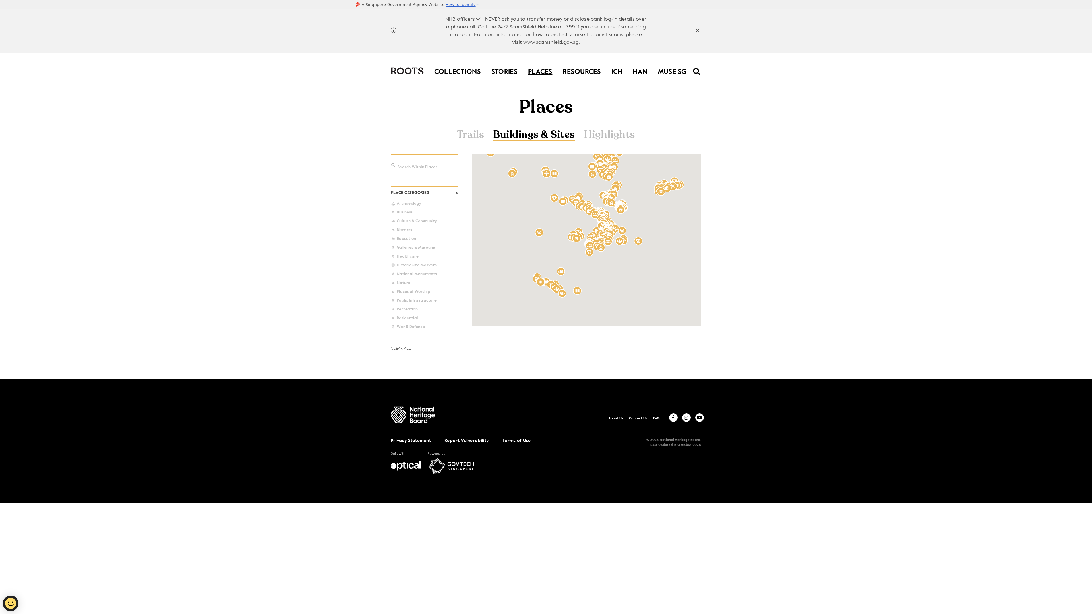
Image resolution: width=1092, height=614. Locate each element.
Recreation (407, 309)
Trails (470, 135)
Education (406, 239)
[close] (697, 31)
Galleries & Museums (416, 248)
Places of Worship (413, 292)
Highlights (609, 135)
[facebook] (673, 417)
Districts (404, 230)
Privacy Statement (411, 441)
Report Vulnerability (466, 441)
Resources (582, 71)
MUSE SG (672, 71)
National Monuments (417, 274)
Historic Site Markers (417, 265)
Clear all (401, 348)
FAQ (656, 418)
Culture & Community (417, 221)
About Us (615, 418)
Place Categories (410, 193)
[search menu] (697, 68)
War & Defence (411, 327)
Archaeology (409, 204)
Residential (407, 318)
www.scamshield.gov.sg (551, 42)
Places (540, 71)
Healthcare (408, 256)
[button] (393, 165)
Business (405, 212)
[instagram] (686, 417)
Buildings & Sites (534, 135)
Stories (504, 71)
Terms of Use (516, 441)
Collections (457, 71)
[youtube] (699, 417)
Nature (404, 283)
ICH (616, 71)
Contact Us (638, 418)
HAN (640, 71)
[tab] (470, 135)
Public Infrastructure (417, 300)
